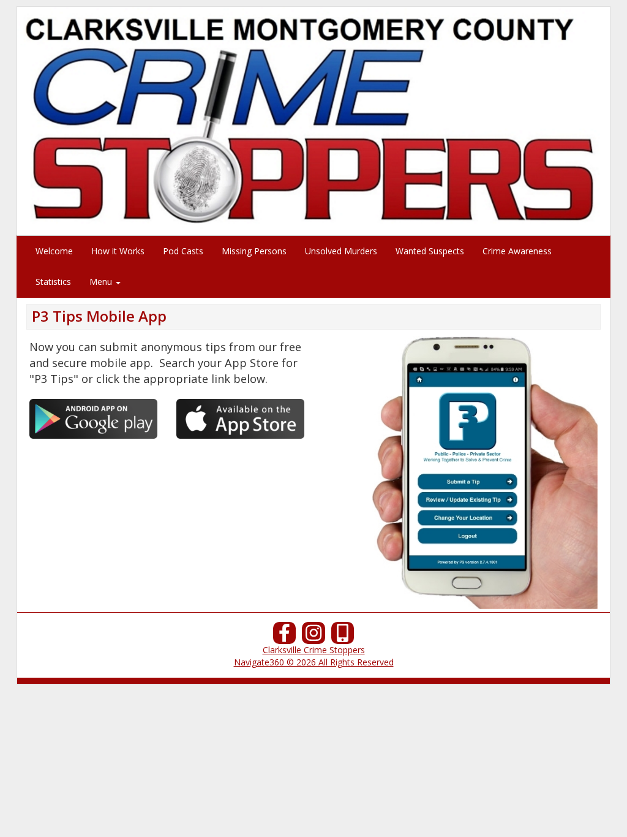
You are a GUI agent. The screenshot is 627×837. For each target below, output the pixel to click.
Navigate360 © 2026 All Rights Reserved (314, 662)
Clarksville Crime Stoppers (314, 650)
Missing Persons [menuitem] (254, 251)
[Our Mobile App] (343, 636)
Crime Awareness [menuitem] (517, 251)
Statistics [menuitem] (53, 281)
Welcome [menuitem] (54, 251)
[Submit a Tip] (313, 120)
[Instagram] (313, 636)
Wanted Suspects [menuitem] (430, 251)
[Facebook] (284, 636)
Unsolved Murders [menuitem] (341, 251)
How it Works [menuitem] (118, 251)
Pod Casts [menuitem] (183, 251)
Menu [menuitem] (102, 281)
